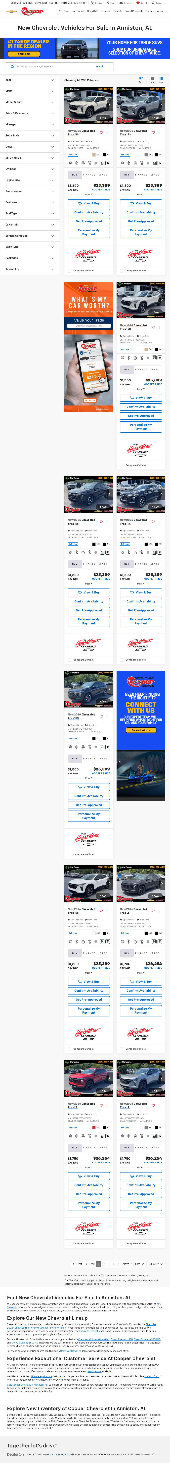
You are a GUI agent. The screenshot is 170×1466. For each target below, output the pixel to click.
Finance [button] (105, 11)
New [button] (66, 11)
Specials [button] (117, 11)
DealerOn (49, 1455)
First (78, 1264)
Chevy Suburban (39, 1328)
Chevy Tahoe (59, 1328)
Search (99, 66)
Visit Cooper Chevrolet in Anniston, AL (27, 1385)
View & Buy (91, 203)
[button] (110, 105)
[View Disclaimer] (96, 163)
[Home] (59, 11)
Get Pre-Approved (89, 221)
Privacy (68, 1455)
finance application (41, 1376)
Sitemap (59, 1455)
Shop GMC (92, 11)
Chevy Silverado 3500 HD (24, 1343)
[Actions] (107, 133)
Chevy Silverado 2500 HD (147, 1339)
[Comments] (102, 163)
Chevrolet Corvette (70, 1351)
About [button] (160, 11)
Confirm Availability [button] (88, 212)
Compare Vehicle (83, 270)
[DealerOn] (15, 1454)
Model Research (134, 11)
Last (138, 1264)
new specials (94, 1371)
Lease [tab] (102, 175)
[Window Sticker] (107, 163)
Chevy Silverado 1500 (122, 1339)
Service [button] (150, 11)
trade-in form (151, 1376)
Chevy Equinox (22, 1328)
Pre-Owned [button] (78, 11)
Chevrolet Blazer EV (89, 1331)
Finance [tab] (89, 175)
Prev (90, 1264)
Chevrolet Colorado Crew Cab (93, 1339)
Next (127, 1264)
